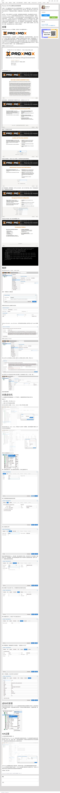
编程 (29, 2)
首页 (49, 0)
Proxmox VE (34, 2)
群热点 (10, 2)
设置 (52, 0)
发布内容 (53, 17)
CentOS (39, 2)
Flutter (44, 2)
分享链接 (45, 15)
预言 (48, 2)
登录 (57, 0)
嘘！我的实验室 (19, 2)
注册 (54, 0)
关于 (2, 792)
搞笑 (14, 2)
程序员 (25, 2)
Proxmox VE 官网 (45, 24)
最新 (3, 2)
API (4, 792)
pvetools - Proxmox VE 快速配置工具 (48, 25)
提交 (3, 782)
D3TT (2, 1)
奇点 (6, 2)
